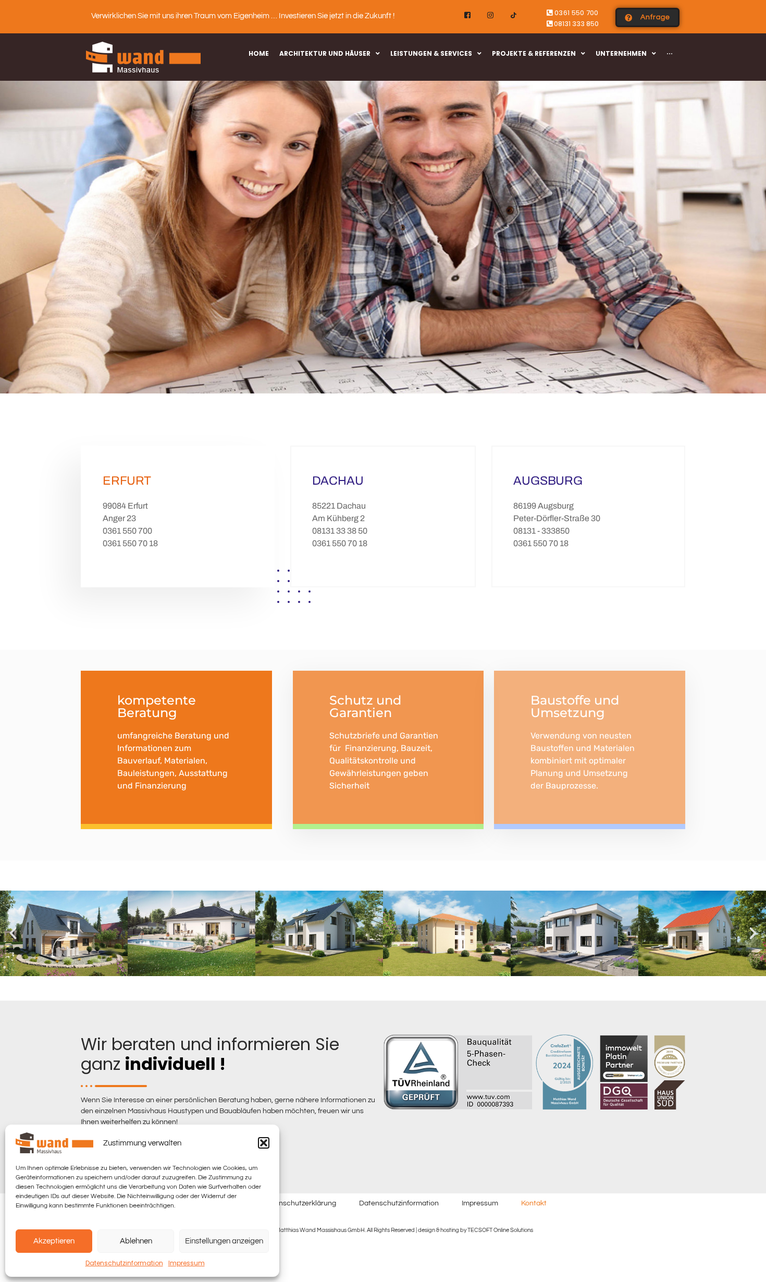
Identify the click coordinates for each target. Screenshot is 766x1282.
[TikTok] (513, 15)
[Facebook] (467, 15)
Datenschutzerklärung (299, 1203)
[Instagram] (490, 15)
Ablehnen (136, 1241)
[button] (263, 1143)
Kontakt (534, 1203)
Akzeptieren (54, 1241)
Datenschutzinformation (124, 1263)
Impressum (186, 1263)
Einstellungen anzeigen (224, 1241)
